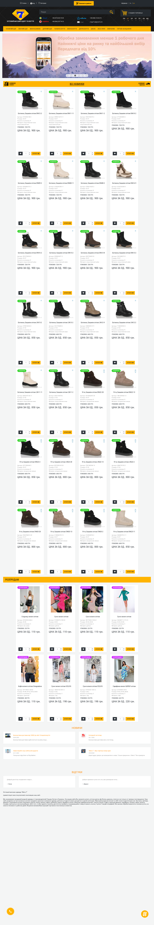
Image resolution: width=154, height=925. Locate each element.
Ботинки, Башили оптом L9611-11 (29, 363)
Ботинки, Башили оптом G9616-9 (124, 154)
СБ (144, 18)
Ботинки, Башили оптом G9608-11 (61, 154)
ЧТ (136, 18)
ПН (124, 18)
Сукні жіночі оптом (61, 588)
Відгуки (77, 743)
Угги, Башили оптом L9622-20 (61, 433)
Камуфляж (111, 29)
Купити (35, 125)
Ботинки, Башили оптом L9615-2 (30, 294)
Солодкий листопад (95, 706)
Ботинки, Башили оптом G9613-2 (124, 224)
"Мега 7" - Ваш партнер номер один (100, 722)
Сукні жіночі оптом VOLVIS (61, 657)
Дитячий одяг (47, 29)
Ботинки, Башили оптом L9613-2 (61, 294)
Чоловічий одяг (11, 29)
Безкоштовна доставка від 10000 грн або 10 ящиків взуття (31, 706)
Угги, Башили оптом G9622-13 (124, 363)
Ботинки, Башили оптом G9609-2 (30, 154)
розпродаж (12, 550)
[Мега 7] (77, 41)
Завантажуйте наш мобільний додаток (25, 722)
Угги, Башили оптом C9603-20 (30, 503)
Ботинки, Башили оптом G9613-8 (93, 224)
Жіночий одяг (23, 29)
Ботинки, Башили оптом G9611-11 (61, 85)
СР (132, 18)
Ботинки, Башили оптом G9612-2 (30, 85)
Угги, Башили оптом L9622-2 (124, 433)
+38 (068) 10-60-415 (96, 18)
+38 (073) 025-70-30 (58, 18)
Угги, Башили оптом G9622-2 (29, 433)
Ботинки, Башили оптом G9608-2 (93, 154)
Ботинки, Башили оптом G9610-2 (124, 85)
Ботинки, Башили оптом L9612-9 (93, 294)
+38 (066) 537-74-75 (58, 21)
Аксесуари (101, 29)
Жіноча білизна (35, 29)
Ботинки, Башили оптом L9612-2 (124, 294)
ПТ (139, 18)
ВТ (128, 18)
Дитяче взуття (84, 29)
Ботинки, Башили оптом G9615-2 (61, 224)
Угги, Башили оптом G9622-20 (93, 363)
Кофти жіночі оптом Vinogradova (30, 657)
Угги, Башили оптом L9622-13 (93, 433)
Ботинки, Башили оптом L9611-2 (61, 363)
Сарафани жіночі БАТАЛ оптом (124, 657)
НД (147, 18)
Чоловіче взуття (59, 29)
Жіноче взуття (72, 29)
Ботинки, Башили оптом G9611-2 (93, 85)
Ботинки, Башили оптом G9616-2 (30, 224)
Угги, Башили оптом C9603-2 (92, 503)
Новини (77, 699)
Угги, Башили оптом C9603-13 (61, 503)
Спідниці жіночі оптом (30, 588)
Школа (93, 29)
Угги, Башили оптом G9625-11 (124, 503)
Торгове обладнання (124, 29)
